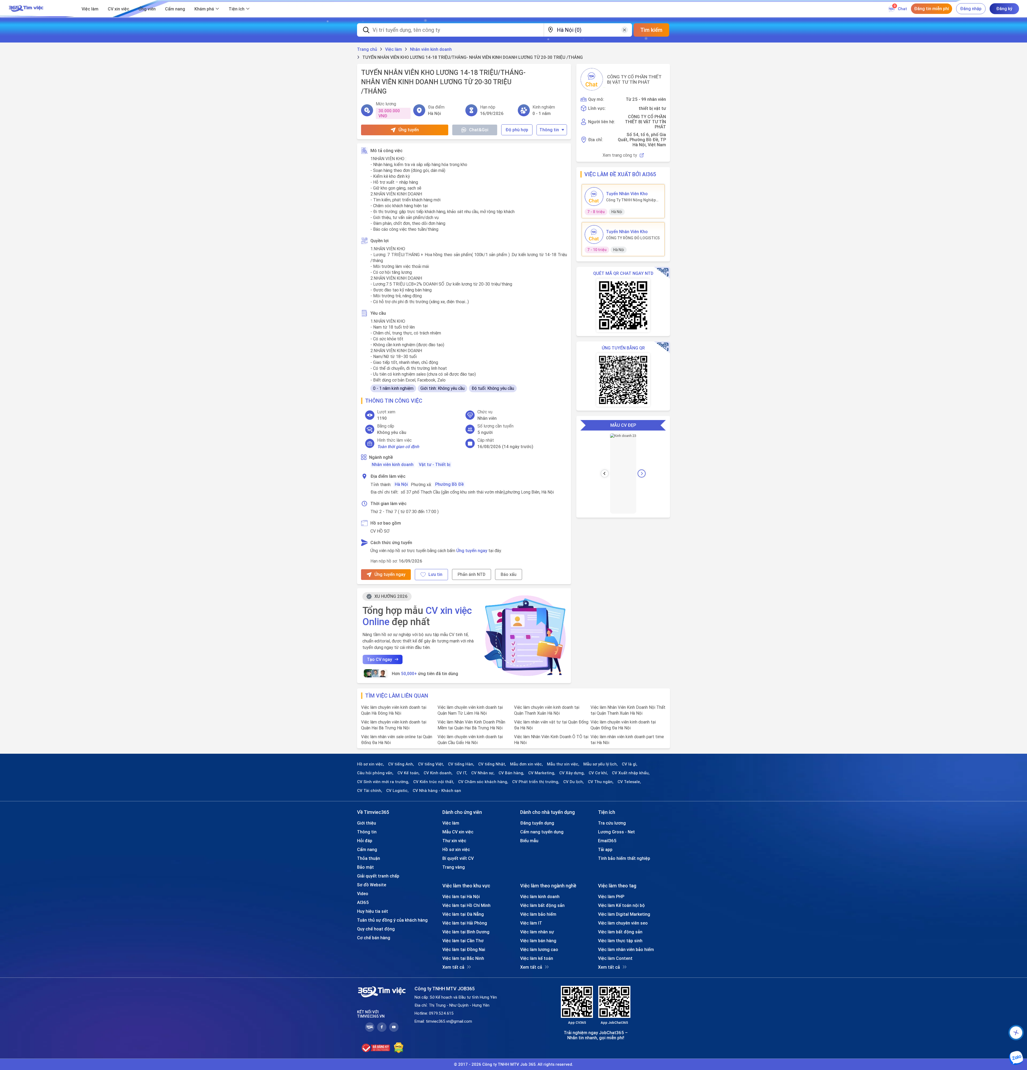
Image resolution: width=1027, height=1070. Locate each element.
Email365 (607, 840)
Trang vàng (453, 867)
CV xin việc (118, 8)
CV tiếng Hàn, (461, 764)
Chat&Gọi (478, 129)
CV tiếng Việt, (431, 764)
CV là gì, (629, 764)
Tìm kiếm (651, 29)
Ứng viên (147, 8)
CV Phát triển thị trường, (535, 781)
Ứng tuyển (408, 129)
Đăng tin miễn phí (931, 8)
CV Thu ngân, (601, 781)
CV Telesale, (629, 781)
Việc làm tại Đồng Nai (463, 949)
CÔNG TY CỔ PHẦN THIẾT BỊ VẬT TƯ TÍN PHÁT (634, 79)
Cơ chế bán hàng (373, 937)
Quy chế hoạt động (376, 928)
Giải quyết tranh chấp (378, 875)
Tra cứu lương (612, 823)
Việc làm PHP (611, 896)
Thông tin (549, 129)
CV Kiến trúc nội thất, (433, 781)
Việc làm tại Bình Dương (465, 931)
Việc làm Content (615, 958)
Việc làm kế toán (536, 958)
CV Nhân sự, (483, 773)
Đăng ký (1004, 8)
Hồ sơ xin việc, (370, 764)
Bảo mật (365, 867)
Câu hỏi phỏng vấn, (375, 773)
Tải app (605, 849)
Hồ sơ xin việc (456, 849)
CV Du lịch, (573, 781)
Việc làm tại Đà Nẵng (463, 914)
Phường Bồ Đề (449, 484)
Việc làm (90, 8)
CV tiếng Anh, (401, 764)
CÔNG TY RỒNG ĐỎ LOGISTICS (633, 238)
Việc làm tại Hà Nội (461, 896)
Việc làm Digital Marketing (624, 914)
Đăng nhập (971, 8)
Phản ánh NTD (471, 574)
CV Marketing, (541, 773)
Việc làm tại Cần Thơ (463, 940)
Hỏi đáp (364, 840)
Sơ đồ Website (371, 884)
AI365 (363, 902)
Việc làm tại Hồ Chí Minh (466, 905)
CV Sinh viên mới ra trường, (383, 781)
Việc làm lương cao (539, 949)
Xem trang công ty (620, 155)
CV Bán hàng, (511, 773)
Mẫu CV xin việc (457, 831)
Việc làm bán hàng (538, 940)
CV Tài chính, (369, 790)
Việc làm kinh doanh (540, 896)
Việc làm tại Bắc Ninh (463, 958)
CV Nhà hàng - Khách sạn (437, 790)
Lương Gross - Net (616, 831)
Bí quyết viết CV (458, 858)
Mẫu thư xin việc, (563, 764)
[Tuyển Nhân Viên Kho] (594, 196)
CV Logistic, (397, 790)
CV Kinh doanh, (438, 773)
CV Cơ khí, (598, 773)
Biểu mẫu (529, 840)
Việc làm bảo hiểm (538, 914)
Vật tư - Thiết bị (434, 464)
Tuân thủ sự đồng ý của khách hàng (392, 920)
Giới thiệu (366, 823)
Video (362, 893)
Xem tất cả (453, 967)
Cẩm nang (175, 8)
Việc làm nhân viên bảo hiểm (626, 949)
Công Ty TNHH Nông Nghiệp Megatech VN (631, 200)
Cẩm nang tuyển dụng (542, 831)
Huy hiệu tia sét (372, 911)
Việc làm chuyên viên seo (623, 923)
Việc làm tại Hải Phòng (464, 923)
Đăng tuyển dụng (537, 823)
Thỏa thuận (368, 858)
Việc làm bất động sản (542, 905)
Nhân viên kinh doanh (392, 464)
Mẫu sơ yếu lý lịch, (600, 764)
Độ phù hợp (516, 129)
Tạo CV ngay (379, 659)
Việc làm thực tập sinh (620, 940)
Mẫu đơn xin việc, (526, 764)
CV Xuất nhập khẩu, (631, 773)
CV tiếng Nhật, (492, 764)
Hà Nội (401, 484)
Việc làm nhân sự (537, 931)
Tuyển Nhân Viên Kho (627, 193)
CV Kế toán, (408, 773)
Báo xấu (508, 574)
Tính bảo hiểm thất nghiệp (624, 858)
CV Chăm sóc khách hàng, (483, 781)
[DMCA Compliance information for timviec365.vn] (398, 1047)
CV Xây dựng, (572, 773)
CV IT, (462, 773)
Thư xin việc (454, 840)
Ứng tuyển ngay (471, 550)
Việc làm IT (531, 923)
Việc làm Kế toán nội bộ (621, 905)
